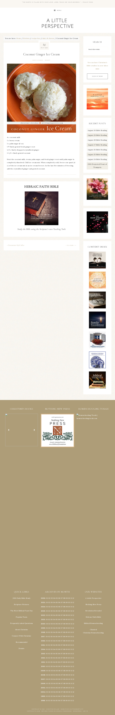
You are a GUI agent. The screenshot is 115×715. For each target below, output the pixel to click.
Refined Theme (47, 711)
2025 (43, 602)
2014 (43, 649)
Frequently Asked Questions (21, 623)
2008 (43, 675)
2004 (43, 692)
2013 (43, 654)
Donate (21, 648)
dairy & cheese (37, 60)
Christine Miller (52, 709)
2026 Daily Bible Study (21, 598)
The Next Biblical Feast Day (21, 611)
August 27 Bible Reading (97, 145)
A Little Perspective (57, 23)
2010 (43, 666)
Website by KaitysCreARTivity (72, 709)
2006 (43, 683)
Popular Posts (21, 617)
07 (62, 598)
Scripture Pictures (21, 604)
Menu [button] (59, 10)
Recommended (21, 642)
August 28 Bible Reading (97, 140)
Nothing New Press (93, 604)
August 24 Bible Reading (97, 159)
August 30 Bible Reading (97, 130)
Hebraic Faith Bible (93, 617)
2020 (43, 624)
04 (54, 598)
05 (57, 598)
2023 (43, 611)
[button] (21, 430)
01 (47, 598)
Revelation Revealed (93, 611)
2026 (43, 598)
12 (73, 602)
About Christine (21, 630)
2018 (43, 632)
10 (69, 602)
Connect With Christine (21, 636)
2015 (43, 645)
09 (67, 602)
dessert (47, 60)
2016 (43, 641)
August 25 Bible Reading (97, 155)
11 (71, 602)
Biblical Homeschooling (93, 623)
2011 (43, 662)
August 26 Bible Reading (97, 150)
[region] (22, 430)
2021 (43, 619)
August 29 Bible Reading (97, 135)
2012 (43, 658)
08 (64, 598)
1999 (43, 696)
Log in (85, 711)
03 (52, 598)
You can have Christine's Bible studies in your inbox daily (97, 66)
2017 (43, 637)
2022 (43, 615)
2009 (43, 671)
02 (49, 598)
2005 (43, 688)
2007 (43, 679)
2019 (43, 628)
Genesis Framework (64, 711)
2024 (43, 607)
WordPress (77, 711)
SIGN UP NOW (97, 76)
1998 (43, 701)
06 (59, 598)
